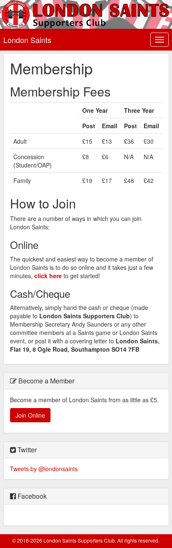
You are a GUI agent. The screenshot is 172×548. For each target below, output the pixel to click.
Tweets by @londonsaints (44, 468)
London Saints (27, 39)
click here (48, 275)
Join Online (30, 415)
